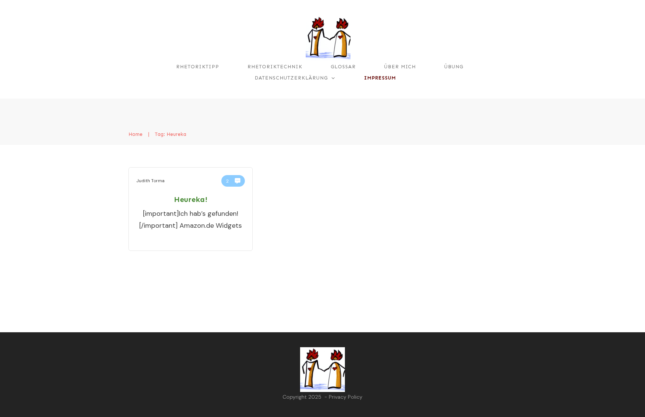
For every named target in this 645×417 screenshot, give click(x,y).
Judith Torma (150, 181)
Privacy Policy (345, 396)
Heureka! (191, 199)
